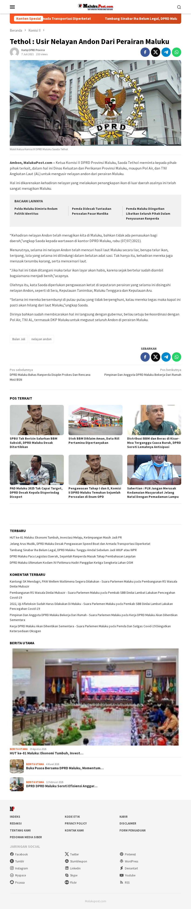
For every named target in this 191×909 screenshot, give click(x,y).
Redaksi (16, 823)
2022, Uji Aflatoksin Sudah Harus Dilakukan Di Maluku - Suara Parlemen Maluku (62, 604)
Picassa (20, 883)
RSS (127, 883)
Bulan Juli (18, 339)
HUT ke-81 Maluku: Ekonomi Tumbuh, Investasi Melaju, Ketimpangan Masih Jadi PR (66, 537)
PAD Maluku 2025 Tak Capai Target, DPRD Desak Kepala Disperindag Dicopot (36, 492)
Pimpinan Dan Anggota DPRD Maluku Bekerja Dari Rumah (142, 372)
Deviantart (131, 868)
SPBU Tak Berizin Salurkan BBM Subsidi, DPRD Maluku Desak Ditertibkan (33, 442)
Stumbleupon (78, 861)
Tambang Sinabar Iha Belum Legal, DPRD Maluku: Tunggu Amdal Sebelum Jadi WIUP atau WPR (73, 550)
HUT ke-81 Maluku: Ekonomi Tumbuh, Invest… (46, 753)
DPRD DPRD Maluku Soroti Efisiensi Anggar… (61, 786)
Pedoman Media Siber (26, 837)
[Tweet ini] (155, 52)
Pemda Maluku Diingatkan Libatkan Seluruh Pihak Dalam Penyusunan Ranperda (148, 213)
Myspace (20, 875)
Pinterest (130, 854)
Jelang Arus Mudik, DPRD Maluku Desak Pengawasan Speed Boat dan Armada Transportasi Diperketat (80, 544)
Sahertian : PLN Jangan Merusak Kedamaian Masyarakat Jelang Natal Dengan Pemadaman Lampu (153, 492)
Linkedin (75, 868)
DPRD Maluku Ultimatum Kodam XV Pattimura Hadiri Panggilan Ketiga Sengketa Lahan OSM (71, 562)
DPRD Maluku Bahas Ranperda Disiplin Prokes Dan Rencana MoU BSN (50, 375)
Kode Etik (72, 817)
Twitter (74, 854)
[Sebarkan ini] (145, 52)
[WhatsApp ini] (176, 52)
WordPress (131, 861)
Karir (123, 817)
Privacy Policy (76, 823)
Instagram (21, 868)
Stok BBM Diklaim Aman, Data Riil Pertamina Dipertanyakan (93, 440)
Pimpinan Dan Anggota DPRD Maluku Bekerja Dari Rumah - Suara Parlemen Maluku (65, 615)
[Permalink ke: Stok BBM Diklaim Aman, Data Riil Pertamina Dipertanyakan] (95, 420)
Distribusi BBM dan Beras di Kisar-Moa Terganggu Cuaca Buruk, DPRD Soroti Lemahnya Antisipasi (154, 442)
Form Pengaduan (132, 830)
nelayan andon (41, 339)
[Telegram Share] (166, 52)
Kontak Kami (74, 830)
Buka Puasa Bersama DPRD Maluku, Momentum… (65, 768)
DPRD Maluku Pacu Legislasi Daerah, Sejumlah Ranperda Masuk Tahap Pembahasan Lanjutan (73, 556)
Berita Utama (18, 749)
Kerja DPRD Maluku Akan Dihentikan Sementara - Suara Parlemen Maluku (59, 626)
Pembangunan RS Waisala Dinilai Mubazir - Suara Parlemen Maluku (55, 592)
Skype (73, 875)
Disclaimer (127, 823)
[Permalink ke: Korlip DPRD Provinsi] (14, 52)
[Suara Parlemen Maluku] (96, 6)
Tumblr (19, 861)
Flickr (73, 883)
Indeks (15, 817)
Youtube (130, 875)
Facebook (21, 854)
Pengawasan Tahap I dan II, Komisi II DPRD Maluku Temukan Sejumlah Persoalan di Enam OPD (94, 492)
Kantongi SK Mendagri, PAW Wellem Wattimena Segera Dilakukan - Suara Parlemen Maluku (71, 581)
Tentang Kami (20, 830)
